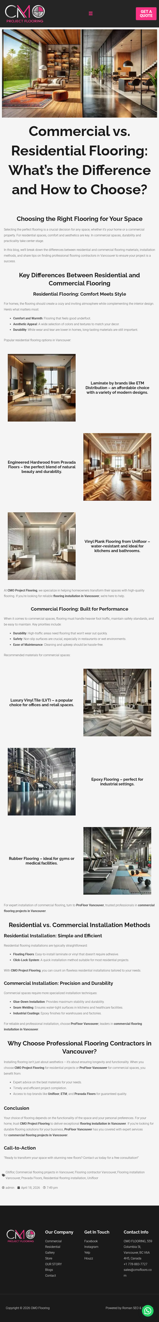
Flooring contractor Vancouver (95, 1172)
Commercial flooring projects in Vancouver (44, 1172)
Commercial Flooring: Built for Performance (79, 609)
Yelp (87, 1252)
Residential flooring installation (64, 1178)
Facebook (91, 1241)
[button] (90, 13)
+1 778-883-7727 (135, 1264)
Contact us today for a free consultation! (110, 1158)
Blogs (49, 1270)
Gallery (50, 1252)
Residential (52, 1247)
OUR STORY (53, 1264)
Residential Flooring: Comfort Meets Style (79, 294)
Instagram (91, 1247)
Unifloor (92, 1178)
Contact (50, 1275)
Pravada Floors (31, 1178)
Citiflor (10, 1172)
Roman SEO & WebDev (137, 1308)
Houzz (88, 1258)
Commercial (53, 1241)
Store (48, 1258)
